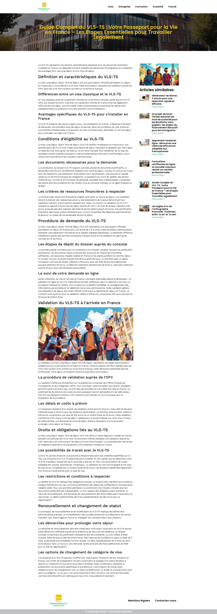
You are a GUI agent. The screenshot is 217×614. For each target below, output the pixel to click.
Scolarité (158, 6)
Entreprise (124, 6)
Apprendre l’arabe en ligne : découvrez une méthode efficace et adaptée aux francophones (164, 146)
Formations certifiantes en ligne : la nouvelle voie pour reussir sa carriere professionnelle (164, 167)
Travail (172, 6)
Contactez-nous (165, 600)
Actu (111, 6)
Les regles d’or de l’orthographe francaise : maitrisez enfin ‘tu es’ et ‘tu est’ (164, 210)
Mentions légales (139, 600)
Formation (141, 6)
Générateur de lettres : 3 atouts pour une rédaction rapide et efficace (165, 99)
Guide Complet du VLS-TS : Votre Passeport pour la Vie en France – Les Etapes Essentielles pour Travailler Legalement (165, 189)
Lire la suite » (158, 106)
